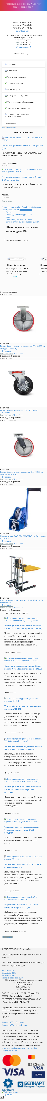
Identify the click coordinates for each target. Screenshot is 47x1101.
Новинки (12, 127)
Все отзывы (7, 201)
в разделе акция (26, 7)
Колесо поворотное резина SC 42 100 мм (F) (19, 410)
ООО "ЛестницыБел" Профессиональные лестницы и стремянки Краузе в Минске (23, 37)
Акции (5, 127)
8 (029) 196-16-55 (9, 970)
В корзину (6, 351)
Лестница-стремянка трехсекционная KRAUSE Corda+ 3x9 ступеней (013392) (22, 789)
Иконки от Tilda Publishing (13, 1022)
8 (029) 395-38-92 (9, 973)
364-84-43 (22, 28)
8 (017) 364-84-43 (9, 975)
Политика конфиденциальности (15, 1048)
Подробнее (18, 353)
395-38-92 (22, 25)
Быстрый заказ (6, 353)
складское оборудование (23, 40)
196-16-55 (22, 22)
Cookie (34, 1048)
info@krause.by (22, 31)
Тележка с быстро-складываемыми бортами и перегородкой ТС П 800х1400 (21, 830)
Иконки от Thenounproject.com (15, 1025)
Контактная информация (12, 978)
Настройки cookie (9, 1051)
